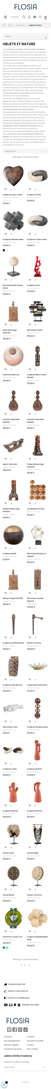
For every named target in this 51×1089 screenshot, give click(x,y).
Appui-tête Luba (10, 464)
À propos (8, 1037)
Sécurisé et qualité (35, 1041)
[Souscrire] (44, 1067)
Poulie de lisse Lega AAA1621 (11, 510)
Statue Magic (33, 853)
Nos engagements (12, 1041)
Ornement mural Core (12, 937)
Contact (30, 1045)
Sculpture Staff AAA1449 (13, 643)
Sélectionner (26, 151)
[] (5, 189)
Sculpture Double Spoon (37, 727)
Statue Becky (8, 895)
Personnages (32, 604)
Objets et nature (33, 197)
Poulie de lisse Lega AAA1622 (35, 465)
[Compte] (29, 17)
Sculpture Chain (34, 195)
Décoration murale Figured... (35, 600)
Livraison (31, 1037)
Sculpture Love (33, 285)
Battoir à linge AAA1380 (13, 598)
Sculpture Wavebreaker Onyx (37, 938)
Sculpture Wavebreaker (13, 239)
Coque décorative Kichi (37, 685)
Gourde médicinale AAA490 (35, 421)
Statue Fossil (8, 853)
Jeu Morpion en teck (35, 509)
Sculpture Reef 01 (34, 769)
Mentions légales (11, 1045)
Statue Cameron (34, 895)
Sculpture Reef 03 (10, 811)
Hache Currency (34, 643)
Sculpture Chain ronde (37, 239)
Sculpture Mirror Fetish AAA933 (36, 376)
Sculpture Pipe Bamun (12, 685)
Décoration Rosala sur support (36, 555)
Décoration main (10, 727)
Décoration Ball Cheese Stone (13, 286)
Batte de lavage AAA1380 (10, 331)
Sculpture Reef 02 (34, 811)
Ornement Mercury (11, 375)
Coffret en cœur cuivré (12, 195)
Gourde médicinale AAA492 (11, 421)
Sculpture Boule (9, 554)
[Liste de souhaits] (20, 169)
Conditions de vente (12, 1049)
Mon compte (32, 1049)
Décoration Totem (35, 330)
